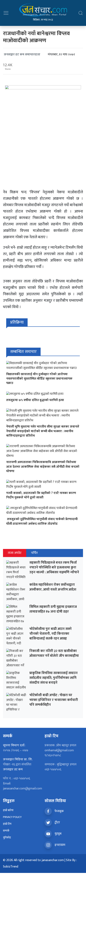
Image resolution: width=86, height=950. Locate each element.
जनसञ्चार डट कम (13, 769)
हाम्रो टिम (7, 824)
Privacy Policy (12, 817)
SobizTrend (10, 866)
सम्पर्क (6, 831)
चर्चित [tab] (34, 553)
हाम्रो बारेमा (8, 810)
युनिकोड (7, 837)
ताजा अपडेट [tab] (14, 553)
